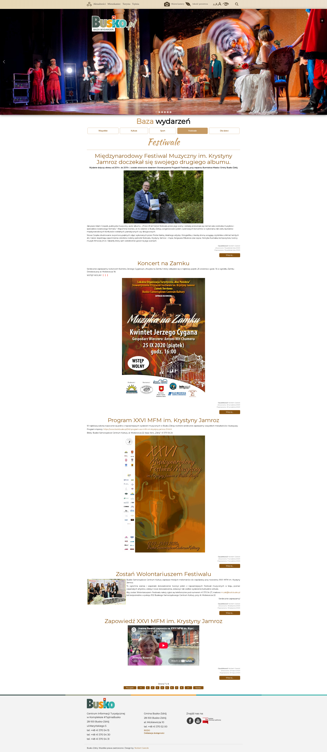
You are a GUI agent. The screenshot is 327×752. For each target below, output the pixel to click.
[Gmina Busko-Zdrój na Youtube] (198, 725)
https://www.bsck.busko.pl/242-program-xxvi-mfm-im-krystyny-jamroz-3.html (137, 429)
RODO (147, 730)
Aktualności (99, 4)
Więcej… (230, 255)
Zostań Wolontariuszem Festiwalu (163, 573)
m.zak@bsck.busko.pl (230, 592)
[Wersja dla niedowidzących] (225, 5)
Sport (162, 131)
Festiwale (192, 131)
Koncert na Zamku (163, 263)
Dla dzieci (224, 131)
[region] (163, 62)
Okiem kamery (177, 4)
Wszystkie (103, 131)
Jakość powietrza (200, 4)
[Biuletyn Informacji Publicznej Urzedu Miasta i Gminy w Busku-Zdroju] (211, 725)
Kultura (134, 131)
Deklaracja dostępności (154, 733)
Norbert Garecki (142, 748)
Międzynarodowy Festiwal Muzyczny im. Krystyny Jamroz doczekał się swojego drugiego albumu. (163, 158)
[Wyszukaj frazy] (236, 5)
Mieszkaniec (114, 4)
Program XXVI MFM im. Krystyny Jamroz (163, 420)
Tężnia (135, 4)
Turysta (126, 4)
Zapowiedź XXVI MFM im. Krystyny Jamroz (164, 621)
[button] (4, 62)
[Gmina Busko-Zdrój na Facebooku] (190, 725)
